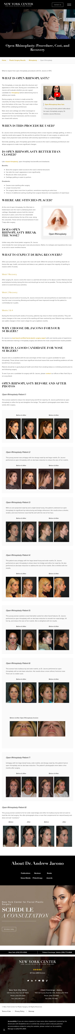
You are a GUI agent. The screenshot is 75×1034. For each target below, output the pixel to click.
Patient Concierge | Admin (57, 952)
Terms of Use (6, 1011)
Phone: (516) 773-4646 (51, 996)
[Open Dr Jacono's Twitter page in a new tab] (28, 980)
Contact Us (57, 5)
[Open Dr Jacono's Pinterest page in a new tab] (36, 980)
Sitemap (31, 1011)
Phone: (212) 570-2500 (17, 996)
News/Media (26, 878)
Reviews (37, 873)
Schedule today (9, 929)
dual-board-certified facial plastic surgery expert (29, 338)
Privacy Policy (19, 1011)
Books (49, 873)
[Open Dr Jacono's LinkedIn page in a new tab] (32, 980)
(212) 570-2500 (21, 1029)
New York (18, 952)
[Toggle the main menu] (69, 5)
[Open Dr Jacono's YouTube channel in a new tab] (39, 980)
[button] (4, 1030)
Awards (49, 878)
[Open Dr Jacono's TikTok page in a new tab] (47, 980)
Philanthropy (37, 878)
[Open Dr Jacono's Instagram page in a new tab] (43, 980)
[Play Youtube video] (57, 95)
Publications (25, 873)
